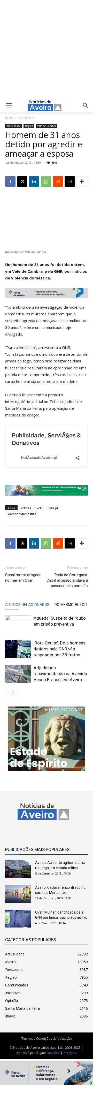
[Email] (70, 181)
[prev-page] (8, 693)
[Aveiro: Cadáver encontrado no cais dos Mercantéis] (18, 894)
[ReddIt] (58, 181)
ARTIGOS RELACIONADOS (27, 604)
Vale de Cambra (46, 126)
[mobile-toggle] (9, 105)
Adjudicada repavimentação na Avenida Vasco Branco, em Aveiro (60, 673)
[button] (86, 105)
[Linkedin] (34, 181)
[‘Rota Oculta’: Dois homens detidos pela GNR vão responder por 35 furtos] (18, 649)
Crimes (26, 508)
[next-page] (16, 693)
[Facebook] (10, 181)
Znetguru (70, 1053)
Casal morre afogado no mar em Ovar (23, 578)
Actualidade (26, 118)
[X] (22, 181)
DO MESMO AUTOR (71, 604)
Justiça (53, 508)
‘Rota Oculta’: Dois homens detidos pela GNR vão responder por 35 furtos (60, 648)
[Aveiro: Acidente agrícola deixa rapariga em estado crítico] (18, 869)
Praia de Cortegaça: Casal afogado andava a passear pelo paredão (67, 580)
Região (29, 126)
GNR (40, 508)
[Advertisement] (46, 48)
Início (9, 118)
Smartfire (53, 1053)
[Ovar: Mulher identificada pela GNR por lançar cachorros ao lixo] (18, 919)
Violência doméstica (21, 514)
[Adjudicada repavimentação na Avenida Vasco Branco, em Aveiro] (18, 674)
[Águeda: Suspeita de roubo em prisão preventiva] (18, 624)
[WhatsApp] (46, 181)
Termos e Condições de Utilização (46, 1038)
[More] (81, 181)
